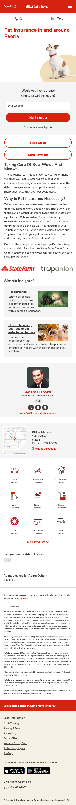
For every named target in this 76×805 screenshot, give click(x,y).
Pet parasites (17, 291)
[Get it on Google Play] (38, 770)
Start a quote (38, 117)
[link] (38, 6)
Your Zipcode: (16, 105)
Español (8, 6)
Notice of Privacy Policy (16, 743)
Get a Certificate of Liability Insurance (38, 413)
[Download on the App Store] (14, 770)
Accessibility (10, 733)
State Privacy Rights (14, 748)
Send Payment (38, 154)
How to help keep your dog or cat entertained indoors (21, 329)
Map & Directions (45, 448)
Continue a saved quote (38, 127)
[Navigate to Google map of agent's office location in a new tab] (45, 407)
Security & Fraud (12, 728)
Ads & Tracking (11, 723)
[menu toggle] (70, 6)
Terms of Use (10, 738)
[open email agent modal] (38, 408)
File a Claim (38, 142)
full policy (47, 620)
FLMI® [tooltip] (38, 401)
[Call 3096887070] (31, 407)
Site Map (8, 753)
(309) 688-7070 (21, 598)
